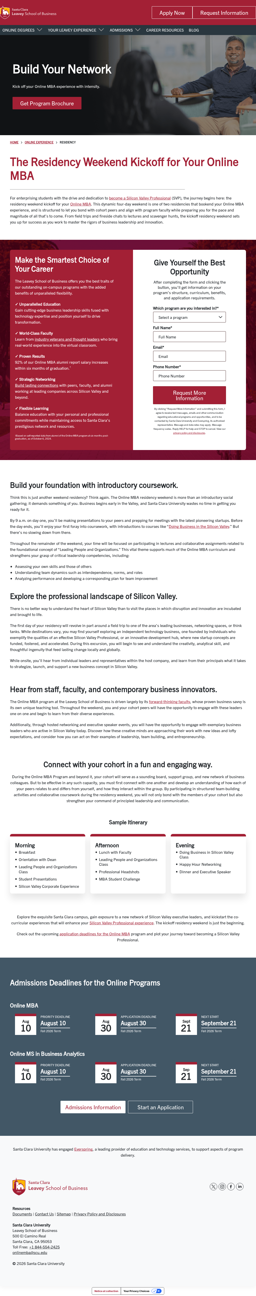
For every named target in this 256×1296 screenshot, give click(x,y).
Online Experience (39, 142)
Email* (158, 347)
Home (14, 142)
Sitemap (64, 1213)
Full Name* (162, 327)
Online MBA (80, 203)
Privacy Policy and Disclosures (100, 1213)
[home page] (28, 12)
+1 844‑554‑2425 (44, 1246)
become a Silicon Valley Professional (140, 197)
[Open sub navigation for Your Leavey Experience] (101, 30)
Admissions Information (93, 1107)
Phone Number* (167, 366)
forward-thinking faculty (169, 701)
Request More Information (189, 395)
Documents (22, 1213)
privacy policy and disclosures (189, 432)
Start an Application (161, 1107)
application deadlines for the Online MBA (95, 933)
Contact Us (44, 1213)
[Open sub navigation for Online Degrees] (39, 30)
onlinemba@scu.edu (29, 1252)
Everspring (83, 1148)
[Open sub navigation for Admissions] (137, 30)
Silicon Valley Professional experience (122, 922)
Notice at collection (106, 1290)
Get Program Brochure (47, 103)
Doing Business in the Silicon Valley (199, 526)
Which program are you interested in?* (186, 308)
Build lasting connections (36, 384)
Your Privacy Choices (137, 1290)
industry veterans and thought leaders (67, 338)
